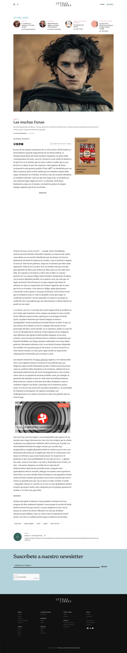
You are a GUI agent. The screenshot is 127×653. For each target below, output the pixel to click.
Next (97, 156)
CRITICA (20, 626)
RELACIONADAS (36, 546)
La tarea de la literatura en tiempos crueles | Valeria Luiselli (106, 26)
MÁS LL (88, 612)
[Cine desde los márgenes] (87, 154)
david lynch (18, 523)
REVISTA (66, 620)
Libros (19, 631)
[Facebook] (15, 144)
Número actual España (69, 624)
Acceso (88, 614)
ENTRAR (102, 4)
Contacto (88, 624)
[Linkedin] (20, 144)
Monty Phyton (55, 523)
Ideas (42, 631)
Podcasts (66, 616)
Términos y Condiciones (63, 648)
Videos (110, 21)
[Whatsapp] (22, 144)
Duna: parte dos (42, 360)
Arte (19, 635)
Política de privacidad (74, 648)
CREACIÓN (43, 618)
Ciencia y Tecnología (80, 21)
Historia (42, 629)
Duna (52, 310)
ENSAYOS (43, 626)
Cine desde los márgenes (87, 166)
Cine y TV (24, 21)
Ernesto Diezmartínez (33, 535)
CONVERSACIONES (46, 612)
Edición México (81, 169)
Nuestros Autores (90, 622)
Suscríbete (80, 172)
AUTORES (87, 546)
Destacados (66, 626)
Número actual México (69, 622)
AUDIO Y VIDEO (68, 612)
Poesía (42, 620)
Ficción (42, 622)
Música (19, 633)
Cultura (19, 614)
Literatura (20, 622)
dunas (38, 523)
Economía (50, 21)
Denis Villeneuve (29, 523)
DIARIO (20, 612)
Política (19, 616)
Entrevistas (103, 21)
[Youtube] (93, 628)
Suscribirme (89, 616)
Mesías (46, 523)
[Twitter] (17, 144)
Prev (77, 156)
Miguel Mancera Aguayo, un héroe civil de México (53, 25)
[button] (14, 4)
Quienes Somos (90, 620)
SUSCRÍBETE (110, 4)
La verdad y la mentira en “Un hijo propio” (28, 25)
